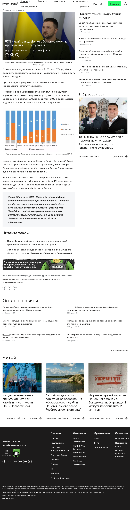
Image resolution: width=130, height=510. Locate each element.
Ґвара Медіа (8, 10)
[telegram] (15, 461)
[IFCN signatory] (16, 453)
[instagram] (9, 461)
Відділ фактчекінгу (79, 439)
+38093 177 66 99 (11, 441)
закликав (26, 250)
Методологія (79, 457)
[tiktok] (30, 461)
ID (52, 469)
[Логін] (125, 3)
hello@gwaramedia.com (14, 445)
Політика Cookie (59, 455)
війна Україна (9, 279)
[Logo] (10, 3)
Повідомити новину (121, 444)
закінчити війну (32, 241)
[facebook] (4, 461)
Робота (54, 464)
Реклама (55, 460)
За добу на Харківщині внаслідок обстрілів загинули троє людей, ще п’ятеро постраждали (100, 26)
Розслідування (27, 6)
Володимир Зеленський (28, 279)
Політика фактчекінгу (79, 462)
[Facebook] (7, 55)
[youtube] (25, 461)
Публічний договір (60, 478)
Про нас (83, 6)
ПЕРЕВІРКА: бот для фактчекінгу (79, 449)
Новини (19, 10)
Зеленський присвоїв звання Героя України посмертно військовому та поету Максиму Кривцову (100, 54)
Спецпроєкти (101, 447)
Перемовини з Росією (13, 282)
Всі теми (55, 473)
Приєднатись (122, 438)
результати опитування (34, 82)
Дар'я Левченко (14, 50)
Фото (96, 443)
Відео (96, 438)
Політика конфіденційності (60, 448)
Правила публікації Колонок (120, 453)
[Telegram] (17, 55)
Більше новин (118, 351)
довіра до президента (50, 279)
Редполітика (57, 443)
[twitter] (20, 461)
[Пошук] (101, 3)
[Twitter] (12, 55)
